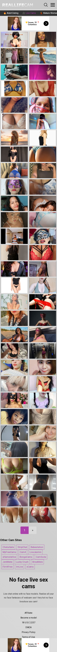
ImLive (19, 566)
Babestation (37, 547)
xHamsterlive (9, 557)
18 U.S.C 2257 (28, 622)
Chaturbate (8, 547)
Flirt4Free (7, 566)
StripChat (22, 547)
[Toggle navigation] (52, 4)
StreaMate (37, 561)
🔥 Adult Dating (10, 13)
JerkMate (7, 561)
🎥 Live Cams (29, 13)
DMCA (28, 627)
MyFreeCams (9, 552)
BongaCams (26, 557)
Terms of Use (28, 637)
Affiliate (28, 613)
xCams (30, 566)
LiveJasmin (35, 552)
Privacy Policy (28, 632)
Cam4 (23, 552)
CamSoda (41, 557)
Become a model (28, 617)
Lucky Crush (22, 561)
